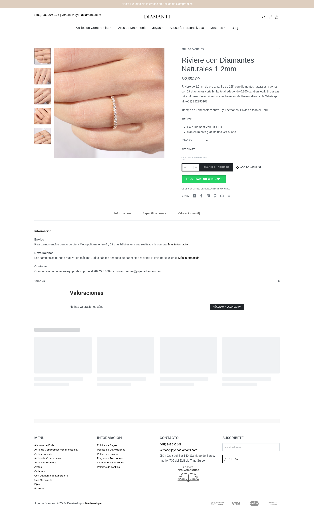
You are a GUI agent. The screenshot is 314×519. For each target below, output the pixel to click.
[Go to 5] (42, 136)
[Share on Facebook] (201, 195)
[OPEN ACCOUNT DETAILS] (270, 16)
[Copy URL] (229, 195)
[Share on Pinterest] (215, 195)
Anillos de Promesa (220, 188)
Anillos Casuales (193, 49)
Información (122, 213)
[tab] (122, 213)
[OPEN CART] (277, 17)
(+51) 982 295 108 (46, 15)
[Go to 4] (42, 116)
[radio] (207, 140)
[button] (204, 179)
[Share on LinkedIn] (208, 195)
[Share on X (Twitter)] (194, 195)
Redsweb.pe (93, 503)
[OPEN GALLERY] (109, 103)
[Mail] (222, 195)
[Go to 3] (42, 96)
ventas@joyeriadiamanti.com (81, 15)
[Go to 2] (42, 76)
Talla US (187, 140)
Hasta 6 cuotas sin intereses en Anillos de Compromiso (157, 3)
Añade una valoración (227, 307)
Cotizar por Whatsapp (206, 179)
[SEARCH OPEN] (263, 17)
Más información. (179, 244)
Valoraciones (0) (189, 213)
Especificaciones (154, 213)
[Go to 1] (42, 56)
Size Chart (188, 149)
